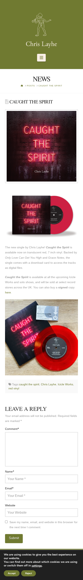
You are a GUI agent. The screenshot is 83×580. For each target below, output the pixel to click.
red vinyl (13, 388)
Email (9, 488)
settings (37, 566)
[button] (41, 58)
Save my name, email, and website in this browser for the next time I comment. (43, 525)
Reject (28, 573)
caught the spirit (29, 384)
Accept (12, 573)
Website (10, 505)
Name (9, 471)
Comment (12, 428)
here (8, 292)
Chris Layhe (48, 384)
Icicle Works (65, 384)
